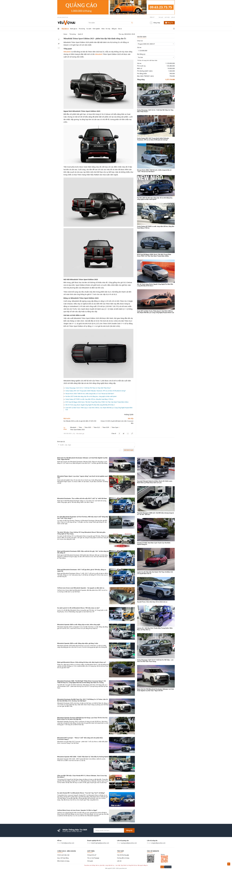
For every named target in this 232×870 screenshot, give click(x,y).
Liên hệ (173, 17)
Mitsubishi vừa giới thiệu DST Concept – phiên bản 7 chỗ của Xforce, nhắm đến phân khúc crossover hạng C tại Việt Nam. (82, 742)
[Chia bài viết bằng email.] (59, 48)
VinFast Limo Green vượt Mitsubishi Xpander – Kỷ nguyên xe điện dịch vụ (80, 588)
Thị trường (82, 28)
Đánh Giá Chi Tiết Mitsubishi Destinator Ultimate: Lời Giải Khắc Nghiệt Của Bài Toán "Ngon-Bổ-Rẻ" (155, 689)
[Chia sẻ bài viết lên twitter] (59, 43)
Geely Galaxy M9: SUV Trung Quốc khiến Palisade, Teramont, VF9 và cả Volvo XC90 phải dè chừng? (95, 391)
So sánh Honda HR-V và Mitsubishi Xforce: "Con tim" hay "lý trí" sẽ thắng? (81, 793)
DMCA (162, 867)
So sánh (88, 28)
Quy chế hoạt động (63, 858)
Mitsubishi (67, 52)
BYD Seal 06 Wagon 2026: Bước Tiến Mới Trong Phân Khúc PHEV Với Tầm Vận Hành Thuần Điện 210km (97, 402)
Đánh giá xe (73, 28)
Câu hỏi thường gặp (123, 855)
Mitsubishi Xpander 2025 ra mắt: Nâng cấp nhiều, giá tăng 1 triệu (77, 643)
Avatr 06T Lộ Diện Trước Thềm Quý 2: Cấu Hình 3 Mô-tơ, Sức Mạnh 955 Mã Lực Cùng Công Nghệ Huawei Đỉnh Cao (155, 311)
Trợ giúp (161, 17)
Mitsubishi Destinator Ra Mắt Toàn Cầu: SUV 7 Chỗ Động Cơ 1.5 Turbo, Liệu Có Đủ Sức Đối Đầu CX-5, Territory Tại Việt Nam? (82, 700)
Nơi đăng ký (141, 54)
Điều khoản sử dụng (63, 861)
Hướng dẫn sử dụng (123, 858)
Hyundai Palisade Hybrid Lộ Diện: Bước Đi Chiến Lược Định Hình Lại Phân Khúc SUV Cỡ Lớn (154, 481)
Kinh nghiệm (96, 28)
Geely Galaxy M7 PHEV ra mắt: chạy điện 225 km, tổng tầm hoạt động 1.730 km (89, 399)
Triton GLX (97, 427)
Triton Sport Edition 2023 (77, 429)
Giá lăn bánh (141, 37)
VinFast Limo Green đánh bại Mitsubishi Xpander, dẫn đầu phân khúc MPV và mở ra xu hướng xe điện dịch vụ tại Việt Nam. (82, 591)
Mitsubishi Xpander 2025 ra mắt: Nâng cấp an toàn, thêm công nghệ (78, 624)
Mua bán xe (65, 28)
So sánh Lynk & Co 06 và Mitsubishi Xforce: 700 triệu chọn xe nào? (78, 608)
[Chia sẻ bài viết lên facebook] (59, 39)
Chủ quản (90, 861)
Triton (80, 427)
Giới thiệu (167, 17)
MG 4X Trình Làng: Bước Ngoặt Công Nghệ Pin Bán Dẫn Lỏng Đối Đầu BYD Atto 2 (90, 405)
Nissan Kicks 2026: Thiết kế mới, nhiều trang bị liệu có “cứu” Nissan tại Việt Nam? (89, 393)
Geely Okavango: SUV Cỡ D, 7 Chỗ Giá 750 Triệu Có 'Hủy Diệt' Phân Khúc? (88, 388)
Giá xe (120, 28)
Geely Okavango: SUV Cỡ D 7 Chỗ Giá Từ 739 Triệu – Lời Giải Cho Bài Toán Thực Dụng (155, 660)
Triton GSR (105, 427)
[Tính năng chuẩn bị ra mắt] (116, 7)
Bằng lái (114, 28)
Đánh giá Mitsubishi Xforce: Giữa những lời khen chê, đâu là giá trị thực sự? (81, 662)
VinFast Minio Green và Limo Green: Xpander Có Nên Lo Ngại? (77, 810)
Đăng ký (129, 830)
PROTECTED (168, 867)
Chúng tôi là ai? (91, 855)
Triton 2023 (87, 427)
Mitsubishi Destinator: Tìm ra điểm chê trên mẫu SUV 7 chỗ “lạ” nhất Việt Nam (82, 498)
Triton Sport (115, 427)
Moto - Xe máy (106, 28)
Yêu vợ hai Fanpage (93, 858)
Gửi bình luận (128, 450)
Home (65, 34)
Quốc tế (80, 34)
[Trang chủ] (66, 22)
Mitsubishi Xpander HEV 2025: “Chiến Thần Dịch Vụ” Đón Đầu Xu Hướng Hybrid (82, 756)
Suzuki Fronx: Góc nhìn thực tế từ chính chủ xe (152, 602)
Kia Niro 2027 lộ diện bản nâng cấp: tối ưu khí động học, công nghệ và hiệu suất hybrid (90, 396)
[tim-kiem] (132, 22)
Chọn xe (140, 41)
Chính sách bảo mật (63, 855)
